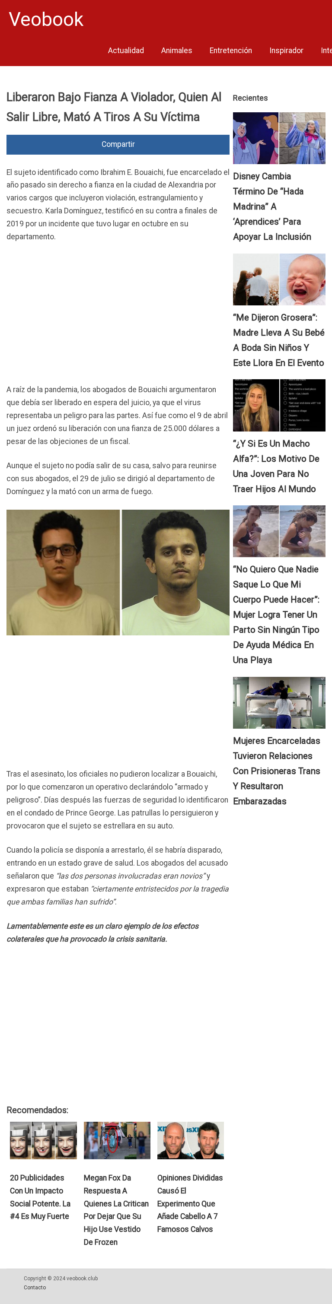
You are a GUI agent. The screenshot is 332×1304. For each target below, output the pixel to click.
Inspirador (286, 50)
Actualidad (126, 50)
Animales (176, 50)
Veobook (46, 19)
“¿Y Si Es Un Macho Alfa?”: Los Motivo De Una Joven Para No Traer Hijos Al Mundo (276, 466)
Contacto (35, 1288)
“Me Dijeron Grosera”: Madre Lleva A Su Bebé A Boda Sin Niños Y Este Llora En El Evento (279, 340)
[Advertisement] (118, 315)
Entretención (231, 50)
